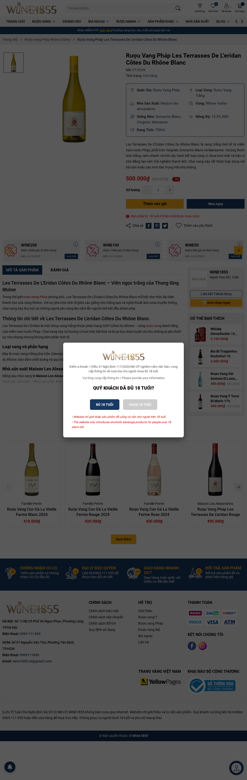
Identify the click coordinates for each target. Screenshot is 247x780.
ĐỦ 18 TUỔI (104, 405)
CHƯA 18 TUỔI (140, 405)
